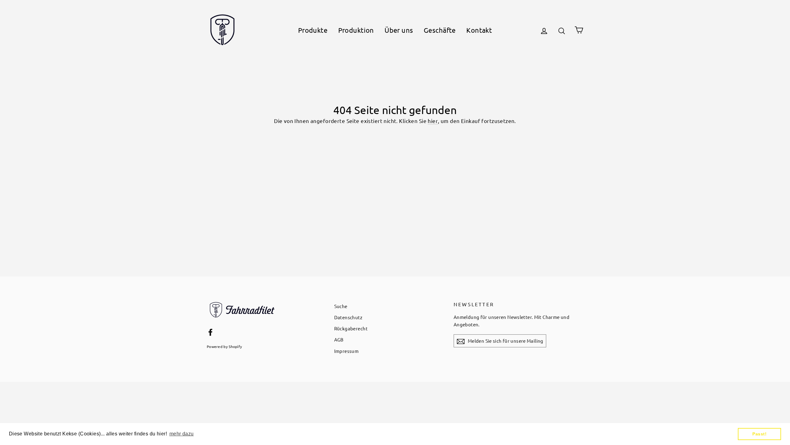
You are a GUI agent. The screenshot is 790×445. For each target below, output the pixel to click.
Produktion (356, 30)
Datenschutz (348, 317)
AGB (339, 339)
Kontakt (479, 30)
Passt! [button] (759, 433)
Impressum (346, 351)
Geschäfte (440, 30)
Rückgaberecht (351, 328)
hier (433, 120)
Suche (340, 306)
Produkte (312, 30)
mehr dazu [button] (181, 433)
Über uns (399, 30)
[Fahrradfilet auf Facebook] (210, 331)
